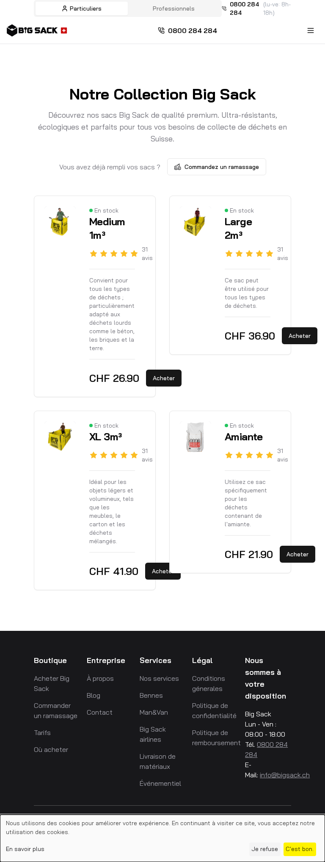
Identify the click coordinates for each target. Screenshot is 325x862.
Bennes (151, 695)
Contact (100, 712)
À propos (100, 678)
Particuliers (86, 8)
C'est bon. (300, 849)
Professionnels (174, 8)
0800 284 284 (244, 8)
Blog (93, 695)
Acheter (164, 378)
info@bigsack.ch (285, 775)
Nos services (159, 678)
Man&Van (154, 712)
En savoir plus (25, 849)
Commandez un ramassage (222, 167)
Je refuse (264, 849)
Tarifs (42, 732)
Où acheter (51, 749)
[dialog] (162, 838)
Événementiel (160, 783)
